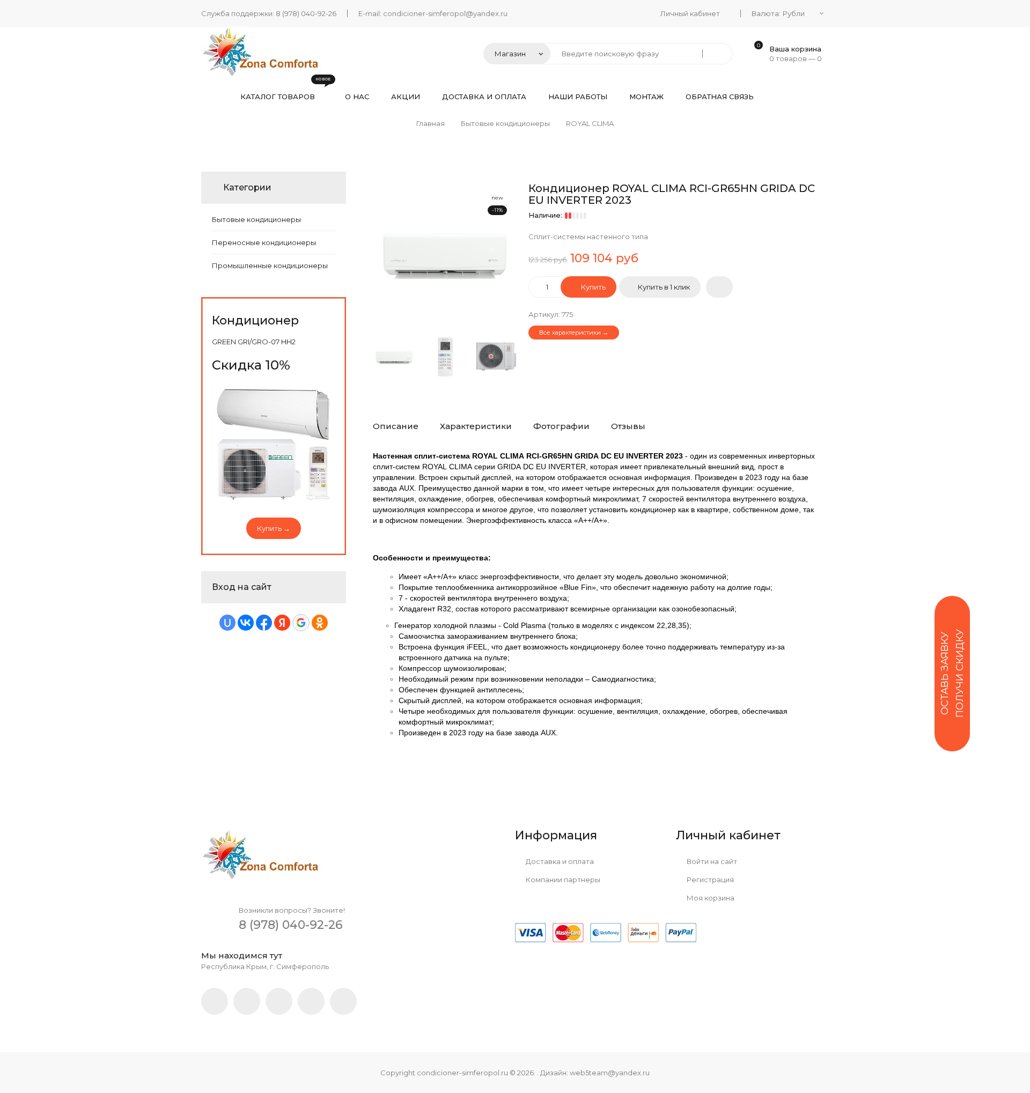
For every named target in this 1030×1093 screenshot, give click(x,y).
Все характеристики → (573, 332)
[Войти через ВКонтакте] (246, 623)
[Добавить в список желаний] (719, 287)
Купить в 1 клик (664, 287)
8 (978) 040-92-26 (306, 13)
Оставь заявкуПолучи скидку (952, 673)
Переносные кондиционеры (264, 242)
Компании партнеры (562, 879)
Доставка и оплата (559, 861)
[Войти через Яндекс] (282, 623)
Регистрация (709, 879)
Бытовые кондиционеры (256, 219)
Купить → (273, 528)
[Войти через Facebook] (264, 623)
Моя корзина (709, 897)
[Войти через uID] (227, 623)
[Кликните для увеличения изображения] (445, 254)
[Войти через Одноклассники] (320, 623)
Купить (592, 287)
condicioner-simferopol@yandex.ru (445, 13)
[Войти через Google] (301, 622)
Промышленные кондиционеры (270, 265)
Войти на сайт (711, 861)
